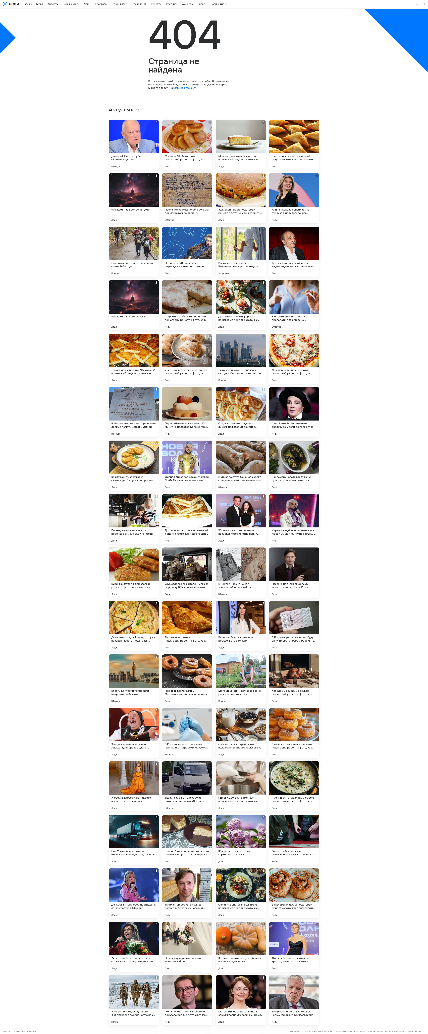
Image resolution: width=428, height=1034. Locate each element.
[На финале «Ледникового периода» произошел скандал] (187, 252)
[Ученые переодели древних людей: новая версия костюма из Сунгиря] (134, 1000)
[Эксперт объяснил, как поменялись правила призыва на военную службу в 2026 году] (294, 840)
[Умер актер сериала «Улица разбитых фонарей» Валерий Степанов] (187, 893)
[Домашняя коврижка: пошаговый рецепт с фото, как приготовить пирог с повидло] (187, 519)
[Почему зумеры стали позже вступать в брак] (187, 947)
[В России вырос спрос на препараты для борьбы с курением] (294, 305)
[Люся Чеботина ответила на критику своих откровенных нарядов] (294, 947)
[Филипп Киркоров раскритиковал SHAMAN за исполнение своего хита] (187, 466)
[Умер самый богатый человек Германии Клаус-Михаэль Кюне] (294, 1000)
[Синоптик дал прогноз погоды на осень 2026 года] (134, 252)
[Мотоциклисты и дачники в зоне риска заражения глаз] (241, 679)
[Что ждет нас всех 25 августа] (134, 198)
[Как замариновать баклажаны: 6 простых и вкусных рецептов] (294, 466)
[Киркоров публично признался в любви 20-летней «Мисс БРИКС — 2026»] (294, 519)
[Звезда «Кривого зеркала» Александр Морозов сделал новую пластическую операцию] (134, 733)
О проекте (295, 1031)
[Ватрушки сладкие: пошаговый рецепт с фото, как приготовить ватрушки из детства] (294, 893)
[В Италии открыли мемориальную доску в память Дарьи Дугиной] (134, 412)
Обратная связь (414, 1031)
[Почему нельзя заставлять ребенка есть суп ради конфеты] (134, 519)
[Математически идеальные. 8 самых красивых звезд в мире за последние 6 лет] (241, 1000)
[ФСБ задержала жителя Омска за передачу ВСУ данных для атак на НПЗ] (187, 572)
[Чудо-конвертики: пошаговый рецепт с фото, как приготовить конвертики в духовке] (294, 145)
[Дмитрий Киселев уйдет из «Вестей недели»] (134, 145)
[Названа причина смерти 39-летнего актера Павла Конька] (294, 572)
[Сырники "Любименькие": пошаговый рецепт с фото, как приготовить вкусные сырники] (187, 145)
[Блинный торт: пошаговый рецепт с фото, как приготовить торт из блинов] (187, 840)
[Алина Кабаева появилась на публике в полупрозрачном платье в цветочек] (294, 198)
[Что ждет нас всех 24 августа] (134, 305)
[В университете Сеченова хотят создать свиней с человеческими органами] (241, 466)
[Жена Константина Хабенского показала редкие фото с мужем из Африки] (187, 1000)
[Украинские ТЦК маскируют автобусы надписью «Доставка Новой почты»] (187, 786)
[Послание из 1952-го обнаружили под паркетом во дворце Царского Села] (187, 198)
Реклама (31, 1031)
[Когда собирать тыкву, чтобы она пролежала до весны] (241, 947)
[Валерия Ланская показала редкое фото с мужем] (241, 626)
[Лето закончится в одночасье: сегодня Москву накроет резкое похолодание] (241, 359)
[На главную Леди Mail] (13, 4)
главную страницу (184, 87)
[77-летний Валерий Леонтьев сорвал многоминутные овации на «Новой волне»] (134, 947)
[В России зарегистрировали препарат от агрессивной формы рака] (187, 733)
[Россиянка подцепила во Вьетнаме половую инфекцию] (241, 252)
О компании (19, 1031)
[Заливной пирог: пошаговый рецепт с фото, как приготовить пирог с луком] (241, 198)
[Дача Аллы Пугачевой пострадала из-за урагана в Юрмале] (134, 893)
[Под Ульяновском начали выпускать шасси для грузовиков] (134, 840)
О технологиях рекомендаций (317, 1031)
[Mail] (5, 4)
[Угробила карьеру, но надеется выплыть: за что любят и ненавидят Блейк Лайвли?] (134, 786)
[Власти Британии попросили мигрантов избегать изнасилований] (134, 679)
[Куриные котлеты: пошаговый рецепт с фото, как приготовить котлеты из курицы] (134, 572)
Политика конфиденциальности (350, 1031)
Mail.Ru (6, 1031)
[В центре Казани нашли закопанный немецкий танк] (241, 572)
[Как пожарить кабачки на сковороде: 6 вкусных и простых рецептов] (134, 466)
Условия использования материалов (386, 1031)
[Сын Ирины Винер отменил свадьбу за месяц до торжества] (294, 412)
